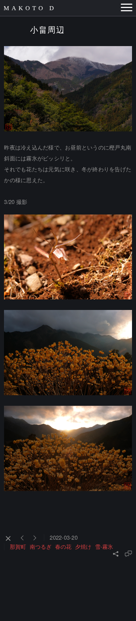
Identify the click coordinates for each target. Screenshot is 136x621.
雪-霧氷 (104, 546)
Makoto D (30, 8)
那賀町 (18, 546)
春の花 (63, 546)
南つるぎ (40, 546)
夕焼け (83, 546)
